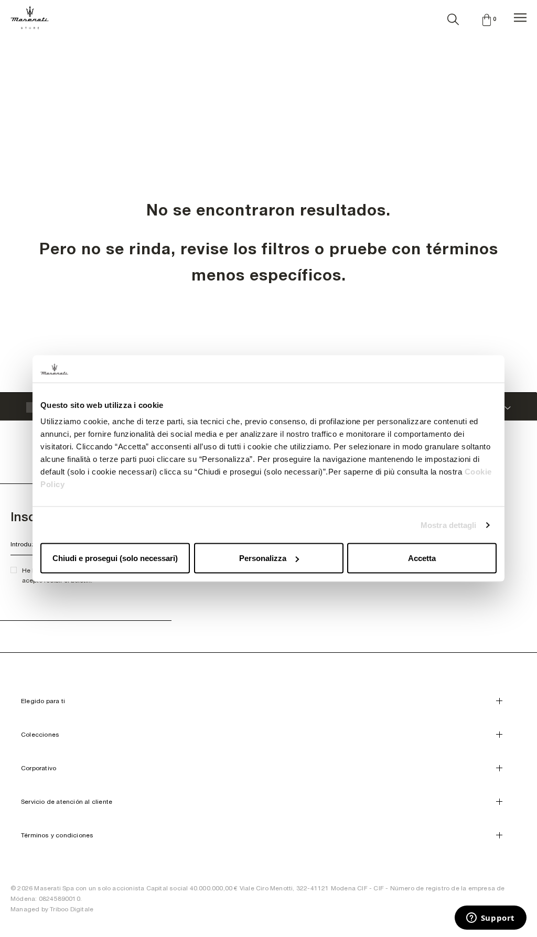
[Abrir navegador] (520, 18)
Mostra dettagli (449, 524)
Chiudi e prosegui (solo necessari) (115, 558)
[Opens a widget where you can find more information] (490, 919)
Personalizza (262, 558)
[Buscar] (453, 17)
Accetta (422, 558)
